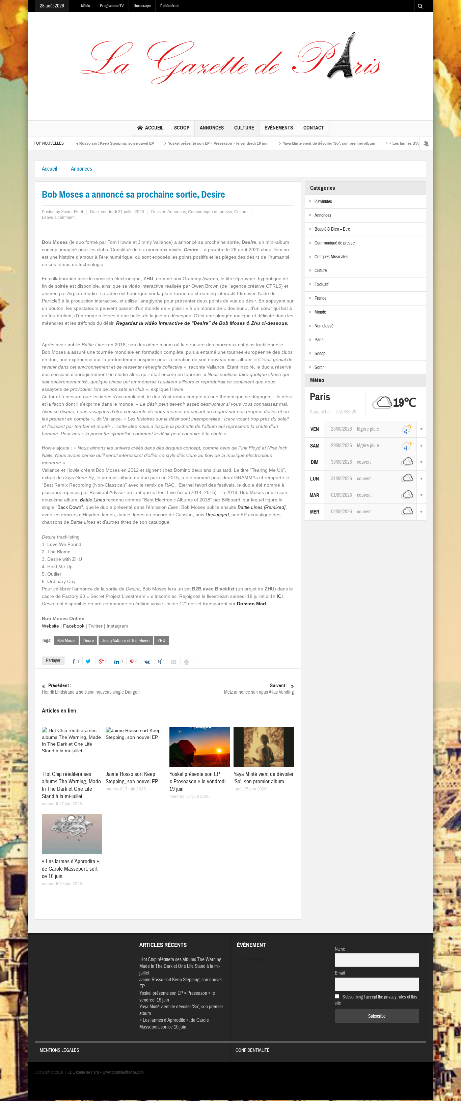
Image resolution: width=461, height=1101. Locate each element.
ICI (280, 596)
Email (340, 973)
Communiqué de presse (210, 211)
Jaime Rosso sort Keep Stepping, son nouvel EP (80, 143)
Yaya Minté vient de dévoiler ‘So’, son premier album (298, 143)
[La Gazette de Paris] (230, 64)
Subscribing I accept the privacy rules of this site (376, 1000)
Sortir (319, 368)
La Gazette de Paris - (83, 1072)
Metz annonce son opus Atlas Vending (259, 689)
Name (340, 949)
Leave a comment (58, 217)
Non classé (324, 326)
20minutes (323, 202)
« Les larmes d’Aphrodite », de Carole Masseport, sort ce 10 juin (71, 869)
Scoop (181, 128)
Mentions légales (59, 1050)
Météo (85, 5)
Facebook (73, 626)
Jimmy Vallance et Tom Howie (126, 640)
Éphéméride (169, 5)
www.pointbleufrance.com (123, 1072)
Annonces (212, 128)
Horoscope (142, 5)
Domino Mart (251, 603)
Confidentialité (253, 1050)
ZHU (161, 640)
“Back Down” (69, 507)
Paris (319, 340)
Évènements (279, 128)
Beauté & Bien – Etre (332, 229)
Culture (244, 128)
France (320, 298)
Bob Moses (66, 640)
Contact (313, 128)
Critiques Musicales (331, 257)
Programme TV (112, 5)
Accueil (154, 128)
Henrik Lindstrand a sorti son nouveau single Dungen (91, 689)
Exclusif (321, 285)
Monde (320, 312)
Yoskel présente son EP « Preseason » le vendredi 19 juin (188, 143)
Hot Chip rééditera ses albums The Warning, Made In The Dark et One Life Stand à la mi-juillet (71, 785)
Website (50, 626)
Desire (88, 640)
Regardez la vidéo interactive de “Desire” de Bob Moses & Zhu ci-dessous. (202, 323)
